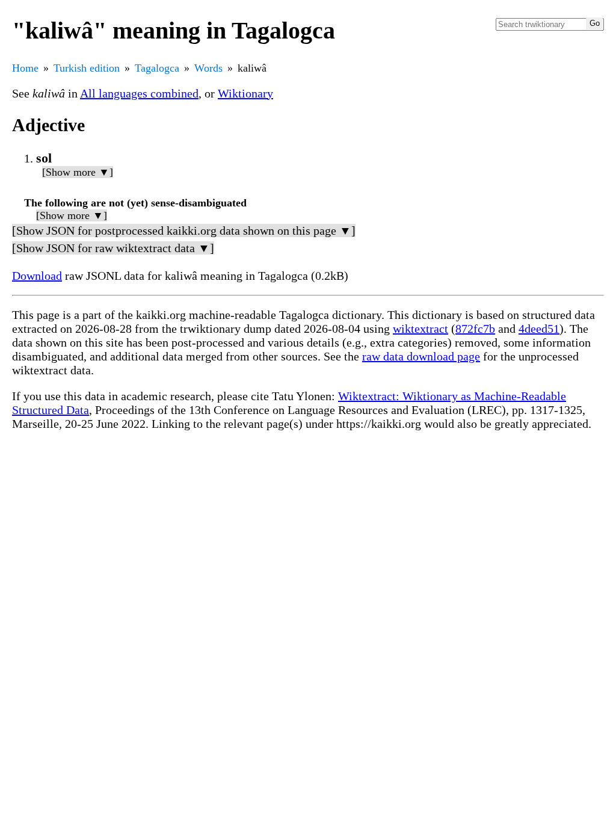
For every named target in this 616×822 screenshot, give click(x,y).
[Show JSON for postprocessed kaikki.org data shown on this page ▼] (184, 230)
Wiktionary (245, 93)
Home (25, 68)
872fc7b (475, 328)
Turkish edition (87, 68)
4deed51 (539, 328)
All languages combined (139, 93)
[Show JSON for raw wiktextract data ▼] (113, 248)
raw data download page (421, 356)
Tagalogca (157, 68)
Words (208, 68)
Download (37, 275)
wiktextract (420, 328)
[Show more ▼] (77, 172)
